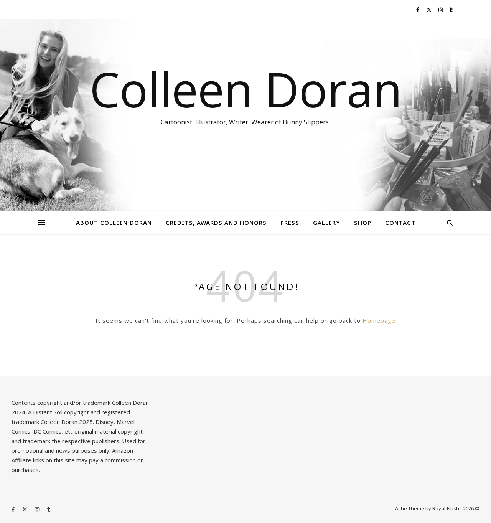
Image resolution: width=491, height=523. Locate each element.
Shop (362, 222)
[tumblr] (451, 9)
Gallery (326, 222)
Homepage (378, 320)
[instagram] (441, 9)
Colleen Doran (245, 89)
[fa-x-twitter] (430, 9)
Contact (400, 222)
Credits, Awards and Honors (216, 222)
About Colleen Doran (114, 222)
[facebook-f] (418, 9)
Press (289, 222)
